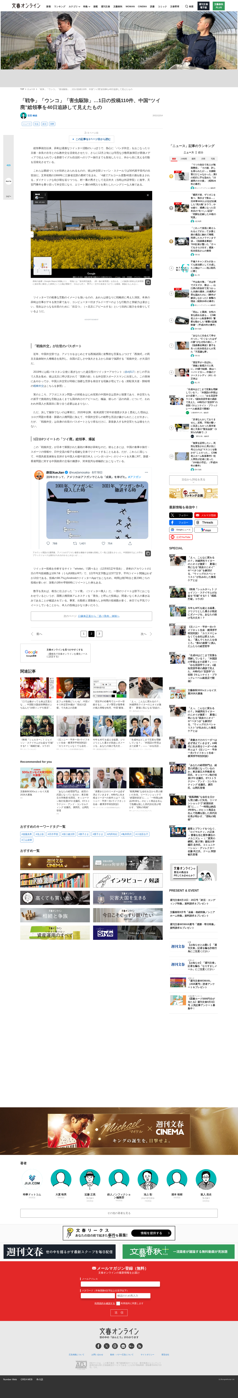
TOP (22, 89)
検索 (191, 6)
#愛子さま (98, 834)
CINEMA (142, 6)
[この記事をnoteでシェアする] (8, 182)
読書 (152, 6)
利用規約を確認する (105, 1303)
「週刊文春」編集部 (201, 436)
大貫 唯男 (197, 221)
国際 (52, 124)
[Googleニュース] (123, 1346)
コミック (162, 6)
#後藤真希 (27, 834)
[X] (107, 1346)
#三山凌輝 (27, 840)
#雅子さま (84, 834)
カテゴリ (73, 6)
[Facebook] (98, 1346)
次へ (144, 634)
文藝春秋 (117, 6)
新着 (48, 6)
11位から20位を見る (193, 479)
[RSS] (140, 1346)
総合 (200, 152)
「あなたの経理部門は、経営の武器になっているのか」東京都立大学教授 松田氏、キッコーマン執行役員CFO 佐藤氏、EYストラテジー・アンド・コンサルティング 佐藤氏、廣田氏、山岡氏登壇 (73, 802)
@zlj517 (129, 371)
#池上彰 (40, 834)
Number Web (10, 1379)
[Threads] (115, 1346)
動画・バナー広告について (122, 1354)
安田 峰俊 (32, 115)
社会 (37, 124)
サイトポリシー (147, 1354)
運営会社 (165, 1354)
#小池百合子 (142, 834)
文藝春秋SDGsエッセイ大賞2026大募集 (34, 794)
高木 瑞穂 (197, 329)
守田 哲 (197, 255)
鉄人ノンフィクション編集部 (204, 188)
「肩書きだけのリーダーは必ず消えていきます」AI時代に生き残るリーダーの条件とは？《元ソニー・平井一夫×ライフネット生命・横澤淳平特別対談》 (109, 799)
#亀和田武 (126, 834)
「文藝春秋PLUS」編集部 (199, 413)
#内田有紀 (112, 834)
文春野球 (174, 6)
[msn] (131, 1346)
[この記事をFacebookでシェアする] (8, 151)
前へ (39, 634)
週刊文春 (105, 6)
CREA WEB (26, 1379)
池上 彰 (197, 275)
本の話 (39, 1379)
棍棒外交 (38, 386)
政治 (44, 124)
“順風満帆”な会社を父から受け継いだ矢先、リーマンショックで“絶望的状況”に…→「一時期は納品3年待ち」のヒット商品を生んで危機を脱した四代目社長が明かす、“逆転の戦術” (146, 801)
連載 (95, 6)
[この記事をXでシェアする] (8, 141)
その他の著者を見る (119, 1213)
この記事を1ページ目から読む (93, 139)
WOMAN (130, 6)
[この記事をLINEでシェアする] (8, 172)
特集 (85, 6)
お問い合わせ (97, 1354)
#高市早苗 (53, 834)
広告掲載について (76, 1354)
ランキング (59, 6)
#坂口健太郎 (68, 834)
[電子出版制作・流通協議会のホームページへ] (81, 1365)
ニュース (31, 89)
